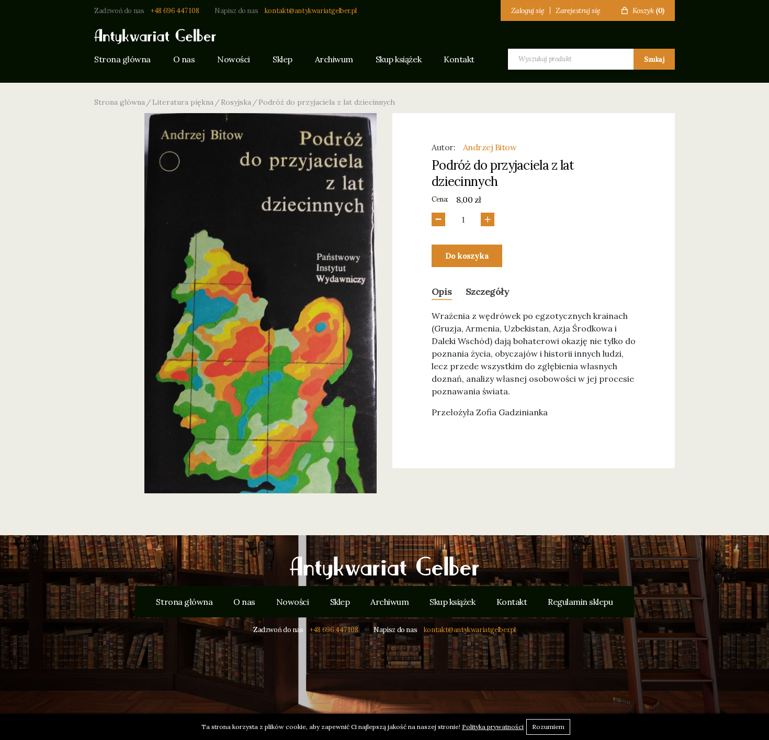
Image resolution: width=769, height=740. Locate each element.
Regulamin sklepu (580, 602)
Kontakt (459, 59)
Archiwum (334, 59)
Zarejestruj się (578, 10)
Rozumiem (548, 727)
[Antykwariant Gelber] (384, 568)
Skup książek (398, 59)
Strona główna (122, 59)
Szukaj (654, 59)
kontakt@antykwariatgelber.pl (311, 10)
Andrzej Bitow (490, 147)
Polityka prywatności (493, 727)
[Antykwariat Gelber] (155, 37)
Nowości (233, 59)
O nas (184, 59)
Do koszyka (467, 256)
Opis (442, 291)
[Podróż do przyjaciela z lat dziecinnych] (260, 303)
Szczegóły (487, 291)
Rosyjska (236, 102)
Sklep (282, 59)
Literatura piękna (182, 102)
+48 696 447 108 (175, 10)
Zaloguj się (528, 10)
